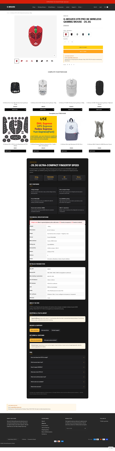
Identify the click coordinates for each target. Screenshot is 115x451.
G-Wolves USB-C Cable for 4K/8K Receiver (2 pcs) (99, 144)
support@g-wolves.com (72, 57)
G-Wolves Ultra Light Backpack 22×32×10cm (71, 144)
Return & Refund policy (47, 432)
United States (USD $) (12, 439)
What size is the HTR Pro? (37, 372)
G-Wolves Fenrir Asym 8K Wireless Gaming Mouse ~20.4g (15, 103)
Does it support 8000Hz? (37, 367)
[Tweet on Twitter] (71, 64)
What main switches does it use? (38, 376)
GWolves (65, 15)
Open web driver (34, 330)
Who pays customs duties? (50, 340)
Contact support (55, 330)
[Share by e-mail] (73, 64)
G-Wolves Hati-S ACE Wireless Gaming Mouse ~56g (43, 102)
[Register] (85, 428)
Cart (106, 7)
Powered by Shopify (32, 439)
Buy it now (83, 51)
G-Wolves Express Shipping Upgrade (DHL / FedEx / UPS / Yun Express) (43, 145)
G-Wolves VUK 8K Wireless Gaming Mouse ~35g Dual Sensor (100, 103)
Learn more (66, 1)
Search (95, 7)
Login (100, 7)
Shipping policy (45, 429)
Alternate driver (45, 330)
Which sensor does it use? (37, 362)
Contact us (44, 434)
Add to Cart (8, 151)
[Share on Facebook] (67, 64)
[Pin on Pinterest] (69, 64)
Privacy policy (45, 425)
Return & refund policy (36, 340)
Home (8, 12)
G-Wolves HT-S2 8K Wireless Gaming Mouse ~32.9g (71, 102)
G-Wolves (5, 443)
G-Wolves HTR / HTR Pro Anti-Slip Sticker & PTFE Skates (15, 145)
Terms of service (45, 427)
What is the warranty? (36, 386)
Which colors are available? (37, 381)
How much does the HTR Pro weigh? (39, 357)
